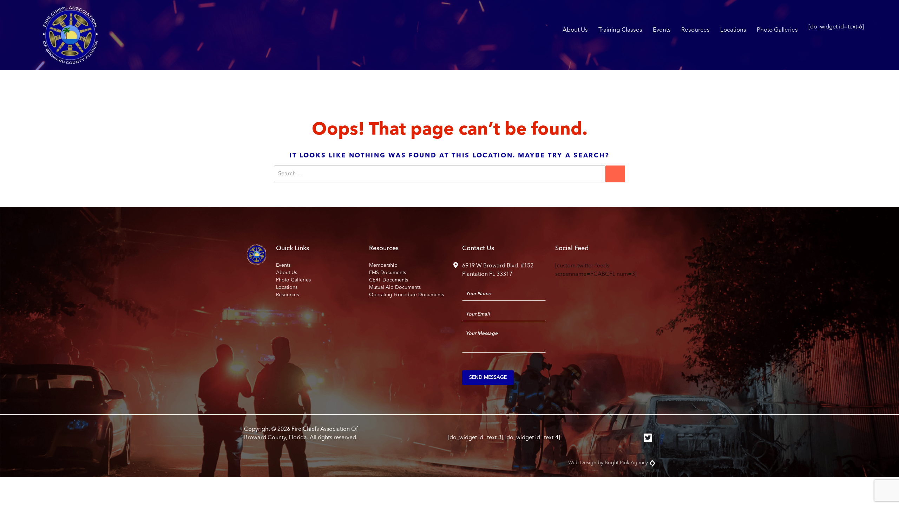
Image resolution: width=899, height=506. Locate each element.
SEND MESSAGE (488, 377)
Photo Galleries (777, 30)
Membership (383, 265)
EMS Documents (387, 272)
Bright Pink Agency (626, 462)
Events (662, 30)
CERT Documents (388, 280)
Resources (695, 30)
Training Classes (620, 30)
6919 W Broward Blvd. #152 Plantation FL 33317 (497, 270)
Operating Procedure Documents (406, 294)
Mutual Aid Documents (395, 287)
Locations (733, 30)
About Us (575, 30)
